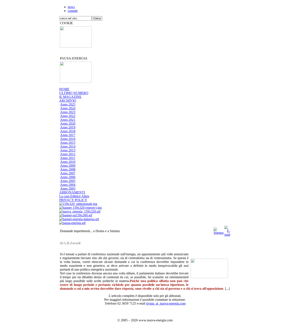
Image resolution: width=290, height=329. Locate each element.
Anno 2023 (67, 112)
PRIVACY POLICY (73, 200)
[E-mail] (227, 230)
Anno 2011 (67, 158)
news (71, 7)
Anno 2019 (67, 127)
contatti (72, 11)
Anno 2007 (67, 173)
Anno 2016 (67, 139)
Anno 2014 (67, 146)
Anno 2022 (67, 116)
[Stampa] (219, 230)
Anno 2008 (67, 169)
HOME (64, 89)
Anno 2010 (67, 162)
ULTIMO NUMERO (73, 93)
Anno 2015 (67, 142)
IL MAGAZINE (70, 97)
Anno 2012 (67, 154)
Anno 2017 (67, 135)
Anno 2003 (67, 188)
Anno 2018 (67, 131)
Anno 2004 (67, 184)
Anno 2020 (67, 123)
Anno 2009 (67, 165)
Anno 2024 (67, 108)
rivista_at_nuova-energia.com (166, 303)
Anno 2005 (67, 181)
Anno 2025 (67, 104)
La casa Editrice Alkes (74, 196)
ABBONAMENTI (72, 192)
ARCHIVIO (67, 100)
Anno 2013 (67, 150)
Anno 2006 (67, 177)
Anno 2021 (67, 119)
